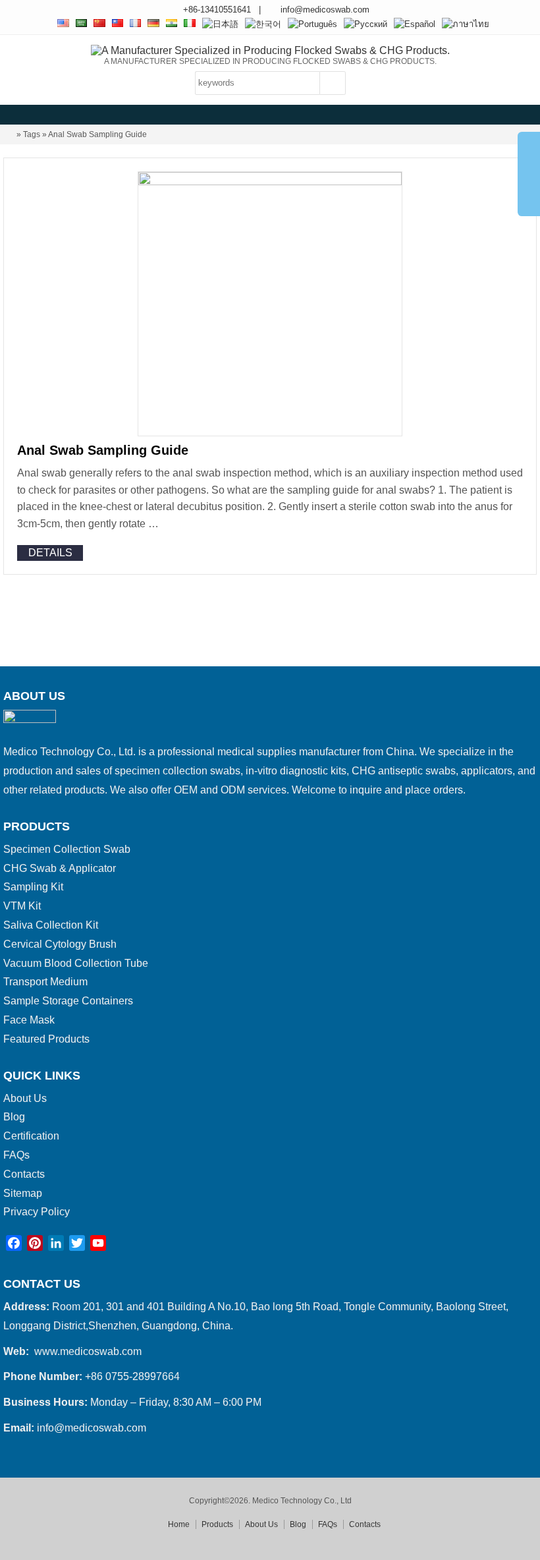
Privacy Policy (36, 1211)
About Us (25, 1098)
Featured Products (46, 1039)
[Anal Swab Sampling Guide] (270, 181)
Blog (14, 1116)
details (50, 552)
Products (217, 1524)
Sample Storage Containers (68, 1000)
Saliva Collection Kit (50, 925)
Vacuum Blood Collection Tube (75, 963)
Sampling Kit (33, 886)
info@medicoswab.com (325, 9)
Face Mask (29, 1020)
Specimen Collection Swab (66, 849)
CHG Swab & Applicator (59, 868)
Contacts (24, 1174)
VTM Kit (22, 905)
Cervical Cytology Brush (60, 944)
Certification (31, 1135)
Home (179, 1524)
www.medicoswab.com (88, 1351)
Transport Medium (45, 981)
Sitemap (22, 1193)
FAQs (16, 1155)
